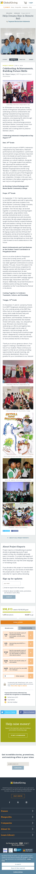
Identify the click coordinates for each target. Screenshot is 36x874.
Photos (22, 59)
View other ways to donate (19, 685)
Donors (4, 811)
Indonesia (17, 13)
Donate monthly (27, 628)
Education (9, 13)
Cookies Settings (18, 872)
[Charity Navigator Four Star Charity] (5, 850)
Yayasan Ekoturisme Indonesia (19, 21)
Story (5, 59)
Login (31, 3)
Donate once (9, 628)
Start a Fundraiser (18, 735)
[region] (18, 863)
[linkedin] (26, 802)
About (12, 7)
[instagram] (18, 802)
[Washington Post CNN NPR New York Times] (18, 844)
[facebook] (9, 802)
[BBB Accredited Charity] (18, 850)
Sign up (9, 597)
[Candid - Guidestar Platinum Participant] (11, 850)
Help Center (18, 796)
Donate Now (18, 622)
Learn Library (8, 835)
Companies (25, 7)
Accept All (18, 864)
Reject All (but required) (18, 868)
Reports (14, 59)
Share (31, 59)
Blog (30, 7)
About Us (5, 829)
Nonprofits (18, 7)
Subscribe (18, 768)
